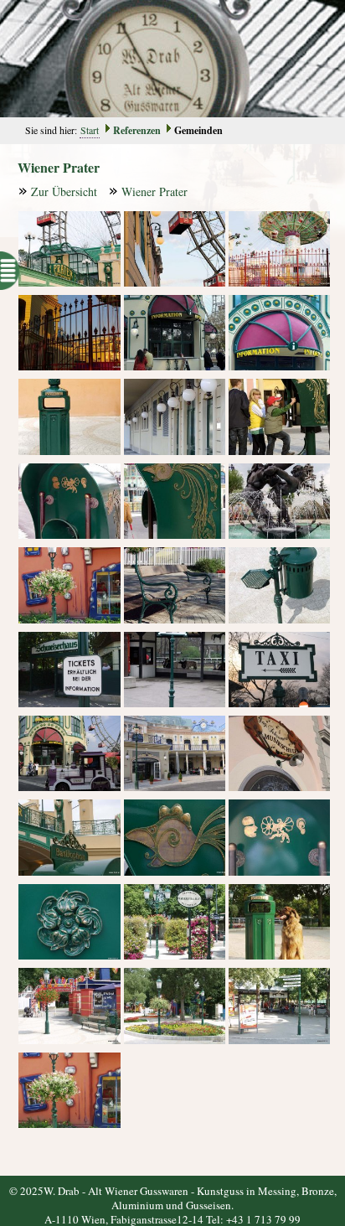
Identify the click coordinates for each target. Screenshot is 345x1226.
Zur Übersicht (64, 191)
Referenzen (137, 130)
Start (89, 130)
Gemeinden (198, 130)
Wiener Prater (154, 191)
